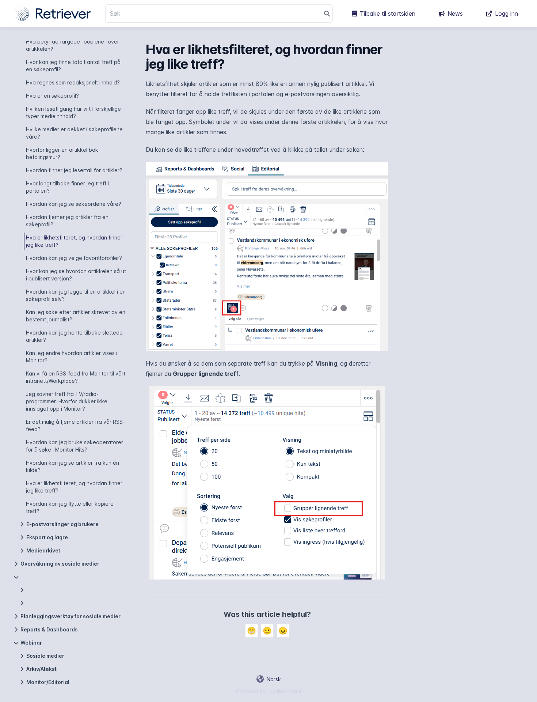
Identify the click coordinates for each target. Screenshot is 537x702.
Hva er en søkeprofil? (52, 96)
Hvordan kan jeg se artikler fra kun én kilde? (72, 466)
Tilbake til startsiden (387, 13)
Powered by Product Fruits (268, 691)
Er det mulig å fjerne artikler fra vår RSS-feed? (75, 425)
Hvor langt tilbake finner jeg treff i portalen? (67, 187)
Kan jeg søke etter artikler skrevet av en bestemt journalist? (75, 315)
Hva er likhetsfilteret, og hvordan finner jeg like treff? (74, 241)
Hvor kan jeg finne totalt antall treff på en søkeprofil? (73, 65)
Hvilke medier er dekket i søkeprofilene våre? (74, 133)
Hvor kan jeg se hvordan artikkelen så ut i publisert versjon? (76, 275)
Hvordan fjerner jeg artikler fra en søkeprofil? (67, 220)
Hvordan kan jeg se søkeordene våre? (73, 204)
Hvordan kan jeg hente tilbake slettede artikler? (74, 336)
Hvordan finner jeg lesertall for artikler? (74, 170)
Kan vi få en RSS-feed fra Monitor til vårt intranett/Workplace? (75, 377)
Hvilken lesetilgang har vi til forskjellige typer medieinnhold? (73, 112)
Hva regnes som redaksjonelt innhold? (73, 82)
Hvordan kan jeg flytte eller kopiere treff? (70, 507)
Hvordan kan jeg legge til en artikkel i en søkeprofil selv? (76, 295)
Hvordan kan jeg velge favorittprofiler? (74, 258)
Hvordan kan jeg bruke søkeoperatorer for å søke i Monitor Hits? (74, 446)
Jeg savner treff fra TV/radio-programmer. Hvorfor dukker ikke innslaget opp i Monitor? (66, 401)
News (455, 13)
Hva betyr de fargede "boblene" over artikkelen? (72, 45)
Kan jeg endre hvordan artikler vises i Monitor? (71, 356)
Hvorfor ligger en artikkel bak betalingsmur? (62, 153)
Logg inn (506, 13)
